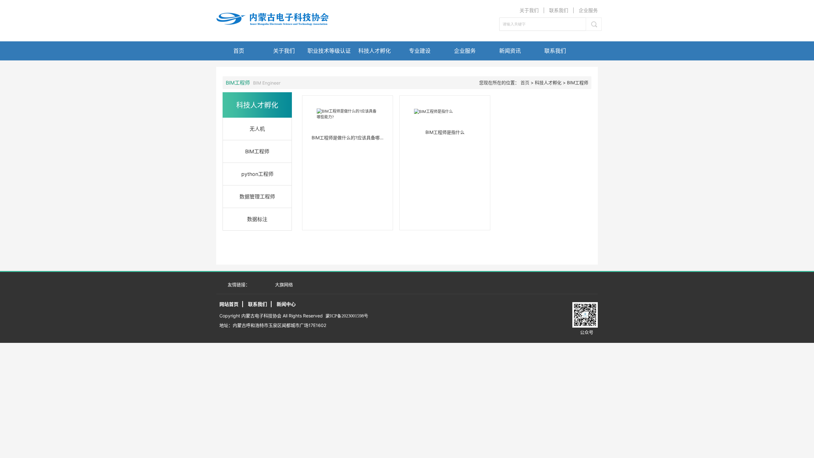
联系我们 (558, 10)
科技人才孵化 (374, 51)
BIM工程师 (257, 151)
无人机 (257, 129)
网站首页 (228, 304)
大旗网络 (284, 284)
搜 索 (594, 24)
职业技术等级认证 (329, 51)
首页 (238, 51)
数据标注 (257, 219)
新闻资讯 (510, 51)
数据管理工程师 (257, 196)
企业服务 (588, 10)
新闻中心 (286, 304)
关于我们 (529, 10)
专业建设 (420, 51)
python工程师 (257, 174)
